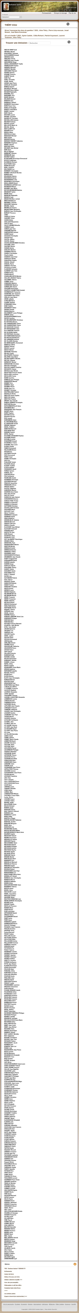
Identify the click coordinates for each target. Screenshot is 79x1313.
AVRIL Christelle (9, 79)
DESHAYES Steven (10, 369)
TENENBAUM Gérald (10, 1157)
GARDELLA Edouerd (10, 504)
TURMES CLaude (9, 1188)
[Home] (12, 6)
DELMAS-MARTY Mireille (12, 358)
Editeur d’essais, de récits (12, 1277)
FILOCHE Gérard (9, 464)
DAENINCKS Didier (10, 308)
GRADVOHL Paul (9, 543)
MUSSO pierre (8, 888)
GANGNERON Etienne (11, 499)
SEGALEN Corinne (10, 1094)
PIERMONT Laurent (10, 951)
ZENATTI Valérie (9, 1253)
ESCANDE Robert (9, 437)
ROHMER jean (8, 1044)
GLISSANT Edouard (10, 529)
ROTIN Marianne (9, 1053)
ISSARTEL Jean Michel (11, 625)
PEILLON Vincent (9, 936)
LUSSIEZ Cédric (9, 801)
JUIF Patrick (8, 651)
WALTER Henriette (10, 1227)
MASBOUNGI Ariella (10, 829)
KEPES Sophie (9, 665)
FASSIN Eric (8, 451)
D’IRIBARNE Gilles (10, 304)
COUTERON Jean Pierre (11, 295)
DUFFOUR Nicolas (10, 404)
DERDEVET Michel (10, 362)
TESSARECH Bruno (10, 1164)
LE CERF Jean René (10, 727)
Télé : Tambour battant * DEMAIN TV (14, 1268)
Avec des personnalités (11, 1282)
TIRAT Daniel (8, 1172)
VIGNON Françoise (10, 1215)
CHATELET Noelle (10, 258)
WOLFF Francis (9, 1244)
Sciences (67, 1304)
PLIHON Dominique (10, 965)
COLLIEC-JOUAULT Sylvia (12, 278)
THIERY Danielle (9, 1169)
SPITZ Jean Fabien (10, 1132)
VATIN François (9, 1197)
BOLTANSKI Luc (9, 169)
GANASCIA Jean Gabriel (12, 497)
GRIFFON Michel (9, 546)
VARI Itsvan (8, 1194)
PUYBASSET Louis (10, 993)
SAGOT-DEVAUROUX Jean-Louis (14, 1064)
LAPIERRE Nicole (9, 704)
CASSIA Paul (8, 237)
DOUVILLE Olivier (10, 394)
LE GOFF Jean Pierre (11, 730)
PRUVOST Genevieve (11, 986)
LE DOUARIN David (10, 729)
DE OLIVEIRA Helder (10, 332)
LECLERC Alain (9, 744)
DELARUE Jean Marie (11, 357)
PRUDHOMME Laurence (11, 985)
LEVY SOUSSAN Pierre (11, 781)
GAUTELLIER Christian (11, 508)
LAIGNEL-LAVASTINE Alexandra (14, 697)
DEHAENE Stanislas (10, 351)
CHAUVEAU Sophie (10, 260)
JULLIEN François (10, 653)
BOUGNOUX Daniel (10, 178)
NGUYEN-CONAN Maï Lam (12, 899)
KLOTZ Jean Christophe (11, 678)
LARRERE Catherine (10, 709)
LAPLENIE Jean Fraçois (11, 706)
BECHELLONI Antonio (11, 120)
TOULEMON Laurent (10, 1178)
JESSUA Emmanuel (10, 639)
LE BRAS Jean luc (10, 723)
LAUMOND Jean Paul (11, 715)
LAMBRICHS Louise (10, 699)
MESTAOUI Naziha (10, 850)
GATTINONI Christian (11, 506)
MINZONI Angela (9, 865)
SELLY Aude (8, 1095)
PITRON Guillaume (10, 962)
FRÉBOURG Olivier (10, 485)
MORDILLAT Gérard (10, 876)
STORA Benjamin (9, 1136)
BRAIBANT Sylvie (9, 192)
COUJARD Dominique (11, 288)
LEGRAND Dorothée (10, 758)
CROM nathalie (9, 299)
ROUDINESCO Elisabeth (12, 1055)
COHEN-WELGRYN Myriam (12, 276)
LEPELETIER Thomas (11, 769)
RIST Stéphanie (9, 1036)
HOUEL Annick (9, 613)
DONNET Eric (8, 383)
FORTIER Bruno (9, 474)
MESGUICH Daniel (10, 844)
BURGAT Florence (10, 213)
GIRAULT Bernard (9, 523)
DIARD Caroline (9, 378)
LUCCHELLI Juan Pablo (11, 795)
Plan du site (72, 13)
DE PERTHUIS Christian (11, 334)
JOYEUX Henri (8, 650)
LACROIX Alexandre (10, 692)
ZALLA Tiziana (9, 1251)
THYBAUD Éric (9, 1171)
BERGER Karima (9, 139)
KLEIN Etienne (8, 676)
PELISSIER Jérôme (10, 937)
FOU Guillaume (9, 476)
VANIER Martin (9, 1192)
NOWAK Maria (8, 908)
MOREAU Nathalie (10, 881)
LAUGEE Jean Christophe (12, 711)
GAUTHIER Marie (9, 509)
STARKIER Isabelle (10, 1134)
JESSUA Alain (8, 637)
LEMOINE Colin (9, 764)
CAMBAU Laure (9, 227)
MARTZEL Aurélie (10, 822)
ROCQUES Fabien (10, 1041)
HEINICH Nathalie (9, 592)
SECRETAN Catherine (11, 1092)
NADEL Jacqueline (10, 894)
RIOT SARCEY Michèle (11, 1034)
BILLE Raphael (9, 151)
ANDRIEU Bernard (10, 67)
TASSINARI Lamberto (11, 1155)
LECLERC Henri (9, 746)
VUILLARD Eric (9, 1225)
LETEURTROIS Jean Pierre (12, 772)
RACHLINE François (10, 997)
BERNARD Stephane (10, 143)
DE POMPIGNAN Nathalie (12, 336)
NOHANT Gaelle (9, 904)
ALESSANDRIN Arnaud (11, 55)
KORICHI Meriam (9, 680)
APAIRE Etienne (9, 72)
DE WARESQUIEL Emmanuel (13, 343)
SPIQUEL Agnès (9, 1130)
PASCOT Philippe (9, 925)
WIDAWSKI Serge (9, 1241)
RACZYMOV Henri (10, 1000)
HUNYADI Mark (9, 620)
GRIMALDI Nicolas (10, 550)
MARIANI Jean (8, 813)
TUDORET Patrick (9, 1187)
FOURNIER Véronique (11, 479)
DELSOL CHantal (9, 360)
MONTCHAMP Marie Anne (12, 874)
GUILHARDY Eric (9, 572)
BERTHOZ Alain (9, 146)
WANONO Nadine (9, 1229)
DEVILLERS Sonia (10, 376)
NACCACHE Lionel (10, 892)
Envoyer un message (60, 13)
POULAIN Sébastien (10, 974)
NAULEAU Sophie (10, 895)
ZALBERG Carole (9, 1248)
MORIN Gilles (8, 883)
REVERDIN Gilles (9, 1022)
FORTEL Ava (8, 472)
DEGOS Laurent (9, 348)
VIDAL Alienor (8, 1208)
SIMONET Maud (9, 1118)
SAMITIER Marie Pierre (11, 1072)
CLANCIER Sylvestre (10, 269)
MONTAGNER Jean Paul (11, 871)
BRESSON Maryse (10, 200)
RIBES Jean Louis (10, 1025)
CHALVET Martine (10, 250)
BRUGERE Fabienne (10, 204)
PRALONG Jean (9, 978)
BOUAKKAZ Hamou (10, 176)
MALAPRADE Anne (10, 804)
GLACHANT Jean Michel (12, 527)
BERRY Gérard (9, 144)
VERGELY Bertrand (10, 1202)
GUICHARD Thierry (10, 567)
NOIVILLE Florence (10, 906)
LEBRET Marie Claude (11, 739)
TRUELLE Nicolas (10, 1183)
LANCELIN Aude (9, 701)
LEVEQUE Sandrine (10, 776)
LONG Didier (8, 790)
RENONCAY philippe (10, 1018)
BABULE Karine (9, 86)
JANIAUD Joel (8, 632)
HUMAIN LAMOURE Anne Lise (13, 616)
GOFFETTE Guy (9, 532)
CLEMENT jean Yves (10, 271)
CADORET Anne (9, 218)
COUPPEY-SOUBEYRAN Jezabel (14, 290)
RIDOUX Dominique (10, 1030)
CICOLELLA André (10, 267)
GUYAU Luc (8, 576)
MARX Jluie (8, 825)
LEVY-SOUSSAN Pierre (11, 783)
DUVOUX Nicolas (9, 416)
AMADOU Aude (9, 57)
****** (6, 1291)
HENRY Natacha (9, 600)
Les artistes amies (9, 1293)
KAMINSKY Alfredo (10, 660)
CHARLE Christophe (10, 253)
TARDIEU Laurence (10, 1151)
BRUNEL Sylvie (9, 206)
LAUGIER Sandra (9, 713)
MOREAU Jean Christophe (12, 878)
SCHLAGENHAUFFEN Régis (13, 1081)
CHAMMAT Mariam (10, 251)
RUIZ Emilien (8, 1058)
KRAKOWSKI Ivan (10, 683)
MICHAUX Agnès (9, 851)
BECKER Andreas (9, 122)
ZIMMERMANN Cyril (10, 1258)
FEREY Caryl (8, 457)
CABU (6, 215)
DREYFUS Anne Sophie (11, 395)
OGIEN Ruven (8, 909)
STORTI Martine (9, 1139)
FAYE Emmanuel (9, 455)
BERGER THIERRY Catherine (13, 141)
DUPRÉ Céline (8, 411)
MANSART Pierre (9, 809)
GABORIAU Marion (10, 490)
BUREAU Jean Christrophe (12, 211)
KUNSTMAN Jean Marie (11, 685)
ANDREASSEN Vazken (11, 65)
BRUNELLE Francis (10, 207)
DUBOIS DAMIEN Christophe (13, 402)
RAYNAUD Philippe (10, 1015)
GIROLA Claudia (9, 525)
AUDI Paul (7, 78)
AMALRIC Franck (9, 58)
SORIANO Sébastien (10, 1125)
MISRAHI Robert (9, 869)
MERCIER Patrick (9, 841)
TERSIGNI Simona (10, 1160)
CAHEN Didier (8, 220)
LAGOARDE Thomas (10, 695)
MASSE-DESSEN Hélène (12, 830)
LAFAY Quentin (9, 694)
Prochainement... (47, 13)
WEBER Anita (8, 1232)
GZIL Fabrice (8, 579)
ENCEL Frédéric (9, 427)
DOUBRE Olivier (9, 386)
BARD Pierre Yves (10, 106)
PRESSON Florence (10, 981)
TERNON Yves (8, 1158)
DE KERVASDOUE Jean (11, 329)
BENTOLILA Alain (10, 134)
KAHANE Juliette (9, 657)
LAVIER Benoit (9, 716)
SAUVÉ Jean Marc (10, 1078)
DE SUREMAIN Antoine (11, 339)
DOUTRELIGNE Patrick (11, 392)
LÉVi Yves (7, 778)
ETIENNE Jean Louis (10, 444)
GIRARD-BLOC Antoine (11, 520)
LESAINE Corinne (10, 771)
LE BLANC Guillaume (11, 720)
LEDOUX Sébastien (10, 751)
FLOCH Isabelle (9, 467)
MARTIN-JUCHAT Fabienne (12, 820)
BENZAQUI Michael (10, 136)
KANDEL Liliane (9, 662)
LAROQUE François (10, 708)
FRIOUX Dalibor (9, 486)
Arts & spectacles (8, 1304)
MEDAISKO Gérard (10, 836)
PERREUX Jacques (10, 944)
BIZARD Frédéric (9, 157)
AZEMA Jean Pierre (10, 83)
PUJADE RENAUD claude (12, 990)
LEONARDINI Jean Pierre (12, 767)
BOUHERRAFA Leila (10, 179)
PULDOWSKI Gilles (10, 992)
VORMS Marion (9, 1223)
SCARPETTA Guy (9, 1080)
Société (73, 1304)
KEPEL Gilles (8, 664)
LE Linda (7, 732)
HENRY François (9, 597)
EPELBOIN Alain (9, 430)
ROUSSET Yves (9, 1057)
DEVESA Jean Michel (11, 371)
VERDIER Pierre (9, 1201)
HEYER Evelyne (9, 602)
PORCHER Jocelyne (10, 972)
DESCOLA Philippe (10, 365)
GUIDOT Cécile (9, 569)
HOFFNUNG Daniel (10, 607)
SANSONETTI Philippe (11, 1076)
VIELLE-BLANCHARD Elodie (13, 1211)
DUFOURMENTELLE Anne (12, 406)
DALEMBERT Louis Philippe (13, 313)
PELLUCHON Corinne (11, 943)
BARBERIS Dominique (11, 104)
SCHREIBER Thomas (11, 1090)
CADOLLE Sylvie (9, 216)
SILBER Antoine (9, 1115)
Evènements (8, 1271)
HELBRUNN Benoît (10, 593)
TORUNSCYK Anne (10, 1176)
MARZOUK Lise (9, 827)
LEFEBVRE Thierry (10, 755)
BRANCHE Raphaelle (10, 195)
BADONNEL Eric (9, 95)
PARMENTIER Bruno (10, 923)
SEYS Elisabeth (9, 1104)
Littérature (45, 1304)
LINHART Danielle (10, 788)
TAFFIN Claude (9, 1148)
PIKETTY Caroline (10, 960)
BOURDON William (10, 186)
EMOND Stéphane (10, 425)
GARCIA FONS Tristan (11, 501)
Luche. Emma (8, 797)
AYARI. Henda (8, 81)
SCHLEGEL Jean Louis (11, 1083)
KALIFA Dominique (10, 658)
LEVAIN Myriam (9, 774)
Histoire (30, 1304)
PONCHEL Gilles (9, 971)
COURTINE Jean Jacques (12, 294)
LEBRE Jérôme (9, 737)
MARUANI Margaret (10, 823)
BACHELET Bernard (10, 88)
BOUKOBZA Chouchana (11, 181)
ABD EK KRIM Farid (10, 50)
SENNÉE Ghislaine (10, 1097)
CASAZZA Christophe (11, 236)
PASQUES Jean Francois (12, 927)
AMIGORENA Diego (10, 62)
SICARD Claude (9, 1109)
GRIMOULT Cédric (10, 551)
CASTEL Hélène (9, 239)
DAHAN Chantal (9, 309)
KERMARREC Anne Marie (12, 667)
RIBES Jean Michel (10, 1027)
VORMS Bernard (9, 1222)
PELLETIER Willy (9, 939)
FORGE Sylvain (9, 471)
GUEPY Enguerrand (10, 558)
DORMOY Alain (9, 385)
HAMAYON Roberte (10, 583)
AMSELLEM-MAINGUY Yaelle (13, 64)
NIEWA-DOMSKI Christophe (13, 901)
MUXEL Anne (8, 890)
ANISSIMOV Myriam (10, 71)
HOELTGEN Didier (10, 606)
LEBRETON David (10, 741)
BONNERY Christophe (11, 171)
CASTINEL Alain (9, 244)
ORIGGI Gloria (8, 915)
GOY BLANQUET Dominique (13, 539)
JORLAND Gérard (9, 643)
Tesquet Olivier (9, 1162)
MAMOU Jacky (8, 808)
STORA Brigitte (9, 1137)
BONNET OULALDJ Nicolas (12, 172)
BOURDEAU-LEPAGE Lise (12, 185)
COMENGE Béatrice (10, 283)
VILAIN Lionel (8, 1216)
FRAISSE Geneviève (10, 483)
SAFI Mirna (7, 1062)
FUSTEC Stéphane (10, 488)
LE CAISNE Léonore (10, 725)
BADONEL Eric (9, 93)
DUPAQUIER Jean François (12, 409)
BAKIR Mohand (9, 97)
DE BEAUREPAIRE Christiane (13, 320)
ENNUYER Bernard (10, 429)
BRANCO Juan (8, 197)
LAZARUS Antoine (10, 718)
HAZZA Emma (8, 588)
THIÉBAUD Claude (10, 1167)
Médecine (52, 1304)
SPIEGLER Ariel (9, 1129)
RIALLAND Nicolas (10, 1023)
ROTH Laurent (8, 1051)
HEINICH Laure (9, 590)
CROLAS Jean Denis (10, 297)
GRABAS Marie (9, 541)
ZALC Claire (8, 1250)
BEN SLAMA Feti (9, 129)
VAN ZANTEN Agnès (10, 1190)
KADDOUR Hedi (9, 655)
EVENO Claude (9, 446)
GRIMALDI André (9, 548)
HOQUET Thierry (9, 609)
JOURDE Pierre (9, 644)
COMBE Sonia (8, 281)
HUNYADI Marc (9, 622)
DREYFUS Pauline (10, 399)
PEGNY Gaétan (9, 934)
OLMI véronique (9, 911)
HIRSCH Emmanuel (10, 604)
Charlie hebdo (8, 255)
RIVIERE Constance (10, 1037)
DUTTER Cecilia (9, 415)
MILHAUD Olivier (9, 853)
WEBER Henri (8, 1234)
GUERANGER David (10, 560)
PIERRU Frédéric (9, 958)
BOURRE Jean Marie (10, 188)
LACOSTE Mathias (10, 690)
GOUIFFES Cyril (9, 537)
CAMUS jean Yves (10, 229)
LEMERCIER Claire (10, 762)
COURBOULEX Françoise (12, 292)
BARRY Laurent (9, 111)
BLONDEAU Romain (10, 162)
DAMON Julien (8, 315)
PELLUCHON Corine (10, 941)
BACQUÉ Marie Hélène (11, 90)
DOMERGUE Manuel (10, 381)
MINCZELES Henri (10, 858)
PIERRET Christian (10, 957)
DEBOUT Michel (9, 346)
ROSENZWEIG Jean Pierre (12, 1050)
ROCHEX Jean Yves (10, 1039)
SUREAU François (10, 1141)
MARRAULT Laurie (10, 815)
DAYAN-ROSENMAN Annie (12, 316)
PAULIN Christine (9, 929)
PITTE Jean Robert (10, 964)
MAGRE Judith (9, 802)
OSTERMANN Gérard (10, 916)
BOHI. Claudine (9, 167)
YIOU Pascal (8, 1246)
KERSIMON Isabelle (10, 671)
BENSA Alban (8, 132)
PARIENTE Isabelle (10, 922)
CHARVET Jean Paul (10, 257)
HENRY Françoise (10, 599)
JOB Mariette (8, 641)
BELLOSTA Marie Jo (10, 125)
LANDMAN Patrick (10, 702)
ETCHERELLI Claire (10, 443)
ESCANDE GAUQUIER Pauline (13, 436)
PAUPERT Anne (9, 930)
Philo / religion (60, 1304)
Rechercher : (5, 17)
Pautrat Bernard (9, 932)
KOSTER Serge (9, 681)
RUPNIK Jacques (9, 1060)
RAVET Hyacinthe (9, 1011)
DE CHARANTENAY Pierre (12, 323)
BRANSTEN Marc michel (12, 199)
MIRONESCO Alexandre (11, 867)
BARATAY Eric (8, 100)
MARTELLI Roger (9, 818)
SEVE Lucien (8, 1102)
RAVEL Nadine (8, 1009)
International (37, 1304)
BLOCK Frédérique (10, 160)
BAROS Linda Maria (10, 109)
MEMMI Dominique (10, 837)
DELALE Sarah (9, 353)
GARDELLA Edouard (10, 502)
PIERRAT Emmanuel (10, 953)
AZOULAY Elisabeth (10, 85)
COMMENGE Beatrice (11, 285)
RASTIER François (10, 1004)
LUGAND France (9, 799)
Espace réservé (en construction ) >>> (15, 1296)
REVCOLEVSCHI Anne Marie (13, 1020)
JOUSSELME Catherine (11, 646)
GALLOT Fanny (9, 495)
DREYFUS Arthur (9, 397)
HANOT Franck (9, 585)
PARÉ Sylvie (8, 918)
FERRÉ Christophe (10, 458)
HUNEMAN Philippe (10, 618)
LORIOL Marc (8, 792)
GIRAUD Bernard (9, 522)
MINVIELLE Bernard (10, 862)
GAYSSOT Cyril (9, 511)
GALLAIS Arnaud (9, 493)
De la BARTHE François (11, 330)
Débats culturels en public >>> (13, 1279)
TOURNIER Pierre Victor (12, 1180)
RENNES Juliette (9, 1016)
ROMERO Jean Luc (10, 1046)
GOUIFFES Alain (9, 536)
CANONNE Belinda (10, 230)
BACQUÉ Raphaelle (10, 92)
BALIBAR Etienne (9, 99)
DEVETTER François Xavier (13, 372)
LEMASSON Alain (10, 760)
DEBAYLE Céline (9, 344)
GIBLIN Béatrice (9, 518)
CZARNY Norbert (9, 302)
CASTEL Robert (9, 241)
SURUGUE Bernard (10, 1143)
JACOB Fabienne (9, 629)
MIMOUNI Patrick (9, 855)
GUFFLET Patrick (9, 565)
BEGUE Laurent (9, 123)
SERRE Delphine (9, 1101)
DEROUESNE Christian (11, 364)
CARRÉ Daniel (8, 234)
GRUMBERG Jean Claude (12, 557)
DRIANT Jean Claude (10, 401)
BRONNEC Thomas (10, 202)
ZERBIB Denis (8, 1255)
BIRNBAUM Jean (9, 155)
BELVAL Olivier (9, 127)
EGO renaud (8, 418)
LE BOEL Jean (8, 722)
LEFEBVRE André (10, 753)
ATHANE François (10, 74)
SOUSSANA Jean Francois (12, 1127)
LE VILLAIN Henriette (11, 734)
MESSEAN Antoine (10, 848)
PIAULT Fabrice (9, 950)
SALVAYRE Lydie (9, 1071)
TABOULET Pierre (10, 1146)
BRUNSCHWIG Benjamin (12, 209)
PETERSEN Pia (9, 948)
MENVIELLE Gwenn (10, 839)
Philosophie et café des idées (12, 1285)
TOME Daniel (8, 1174)
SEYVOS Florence (10, 1106)
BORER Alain (8, 174)
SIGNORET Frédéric (10, 1113)
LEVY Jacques (8, 779)
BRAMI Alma (8, 193)
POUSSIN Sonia (9, 976)
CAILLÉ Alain (8, 223)
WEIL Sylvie (8, 1236)
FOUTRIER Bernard (10, 481)
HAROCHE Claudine (10, 586)
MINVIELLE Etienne (10, 864)
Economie (24, 1304)
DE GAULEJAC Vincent (11, 327)
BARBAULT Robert (10, 102)
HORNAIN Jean (9, 611)
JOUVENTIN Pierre (10, 648)
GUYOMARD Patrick (10, 578)
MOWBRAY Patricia (10, 886)
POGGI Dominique (10, 967)
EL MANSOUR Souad (11, 423)
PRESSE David (9, 979)
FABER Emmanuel (10, 448)
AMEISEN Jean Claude (11, 60)
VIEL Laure (7, 1209)
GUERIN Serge (8, 564)
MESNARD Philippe (10, 846)
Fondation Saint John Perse (12, 1288)
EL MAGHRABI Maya (10, 422)
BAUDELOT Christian (11, 118)
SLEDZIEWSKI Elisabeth (12, 1120)
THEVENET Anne (9, 1165)
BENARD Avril (8, 130)
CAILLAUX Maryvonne (11, 222)
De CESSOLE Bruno (10, 322)
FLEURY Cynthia (9, 465)
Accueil (6, 14)
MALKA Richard (9, 806)
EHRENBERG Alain (10, 420)
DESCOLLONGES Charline (12, 367)
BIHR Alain (7, 150)
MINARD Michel (9, 857)
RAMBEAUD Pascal (10, 1002)
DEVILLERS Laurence (11, 374)
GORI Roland (8, 534)
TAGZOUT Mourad (10, 1150)
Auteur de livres (9, 1274)
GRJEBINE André (9, 553)
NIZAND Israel (8, 902)
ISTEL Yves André (10, 627)
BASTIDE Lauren (9, 115)
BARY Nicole (8, 113)
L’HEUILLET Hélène (10, 687)
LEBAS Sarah (8, 736)
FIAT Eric (7, 460)
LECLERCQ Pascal (10, 748)
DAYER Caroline (9, 318)
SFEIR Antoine (9, 1108)
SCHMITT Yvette (9, 1087)
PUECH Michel (8, 988)
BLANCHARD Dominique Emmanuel (15, 158)
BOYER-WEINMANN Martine (13, 190)
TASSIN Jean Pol (9, 1153)
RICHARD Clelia (9, 1029)
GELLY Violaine (9, 513)
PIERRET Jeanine (9, 955)
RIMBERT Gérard (9, 1032)
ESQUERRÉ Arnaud (10, 441)
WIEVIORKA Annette (10, 1243)
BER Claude (8, 137)
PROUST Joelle (9, 983)
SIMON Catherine (9, 1116)
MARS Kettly (8, 816)
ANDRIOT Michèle (10, 69)
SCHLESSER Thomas (11, 1085)
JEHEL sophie (8, 636)
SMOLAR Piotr (8, 1123)
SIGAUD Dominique (10, 1111)
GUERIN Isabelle (9, 562)
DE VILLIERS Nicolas (11, 341)
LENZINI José (8, 765)
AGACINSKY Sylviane (11, 53)
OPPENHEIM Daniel (10, 913)
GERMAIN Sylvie (9, 516)
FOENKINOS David (10, 469)
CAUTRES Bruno (9, 246)
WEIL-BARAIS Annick (11, 1237)
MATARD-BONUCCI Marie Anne (14, 832)
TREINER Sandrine (10, 1181)
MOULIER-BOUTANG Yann (12, 885)
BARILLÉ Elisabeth (10, 108)
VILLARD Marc (8, 1218)
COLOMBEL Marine (10, 280)
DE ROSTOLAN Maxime (11, 337)
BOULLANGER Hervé (10, 183)
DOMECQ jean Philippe (11, 379)
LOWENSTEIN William (11, 794)
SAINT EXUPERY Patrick (12, 1065)
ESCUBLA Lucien (9, 439)
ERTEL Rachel (8, 434)
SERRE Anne (8, 1099)
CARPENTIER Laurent (11, 232)
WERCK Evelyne (9, 1239)
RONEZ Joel (8, 1048)
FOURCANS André (10, 478)
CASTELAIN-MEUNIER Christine (14, 243)
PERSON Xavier (9, 946)
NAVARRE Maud (9, 897)
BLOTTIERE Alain (10, 164)
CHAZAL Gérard (9, 262)
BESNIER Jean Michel (11, 148)
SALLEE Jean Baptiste (11, 1069)
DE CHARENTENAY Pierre (12, 325)
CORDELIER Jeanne (10, 287)
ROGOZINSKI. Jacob (10, 1043)
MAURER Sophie (9, 834)
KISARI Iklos (8, 674)
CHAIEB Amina (9, 248)
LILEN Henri (8, 785)
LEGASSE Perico (9, 757)
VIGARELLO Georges (11, 1213)
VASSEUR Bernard (10, 1195)
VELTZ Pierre (8, 1199)
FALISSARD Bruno (10, 450)
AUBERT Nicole (9, 76)
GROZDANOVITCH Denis (12, 555)
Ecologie (17, 1304)
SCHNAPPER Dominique (12, 1088)
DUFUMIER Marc (9, 408)
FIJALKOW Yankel (10, 462)
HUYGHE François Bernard (12, 623)
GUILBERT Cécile (9, 571)
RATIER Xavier (8, 1006)
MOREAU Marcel (9, 879)
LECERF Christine (10, 743)
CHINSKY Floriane (10, 265)
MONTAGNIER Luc (10, 872)
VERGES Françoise (10, 1204)
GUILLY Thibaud (9, 574)
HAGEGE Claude (9, 581)
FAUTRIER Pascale (10, 453)
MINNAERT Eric (9, 860)
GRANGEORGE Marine (11, 544)
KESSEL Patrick (9, 672)
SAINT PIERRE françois (11, 1067)
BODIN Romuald (9, 165)
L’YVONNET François (11, 688)
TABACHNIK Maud (10, 1144)
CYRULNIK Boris (9, 301)
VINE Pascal (8, 1220)
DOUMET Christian (10, 390)
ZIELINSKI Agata (9, 1257)
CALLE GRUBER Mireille (12, 225)
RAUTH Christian (9, 1008)
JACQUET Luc (8, 630)
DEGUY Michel (9, 350)
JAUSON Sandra (9, 634)
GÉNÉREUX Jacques (10, 515)
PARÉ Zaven (8, 920)
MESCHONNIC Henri (10, 843)
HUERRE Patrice (9, 615)
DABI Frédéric (8, 306)
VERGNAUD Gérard (10, 1206)
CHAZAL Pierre (9, 264)
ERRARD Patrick (9, 432)
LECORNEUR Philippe (11, 750)
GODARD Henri (9, 530)
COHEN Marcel (9, 274)
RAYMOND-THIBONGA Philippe (14, 1013)
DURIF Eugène (8, 413)
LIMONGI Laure (9, 787)
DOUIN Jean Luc (9, 388)
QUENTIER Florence (10, 995)
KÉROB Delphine (9, 669)
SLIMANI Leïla (8, 1122)
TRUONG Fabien (9, 1185)
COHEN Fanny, (9, 272)
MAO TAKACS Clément (11, 811)
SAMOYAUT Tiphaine (11, 1074)
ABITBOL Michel (9, 51)
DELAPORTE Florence (11, 355)
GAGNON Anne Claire (11, 492)
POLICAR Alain (9, 969)
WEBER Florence (9, 1230)
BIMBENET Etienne (10, 153)
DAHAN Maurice (9, 311)
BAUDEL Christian (10, 116)
